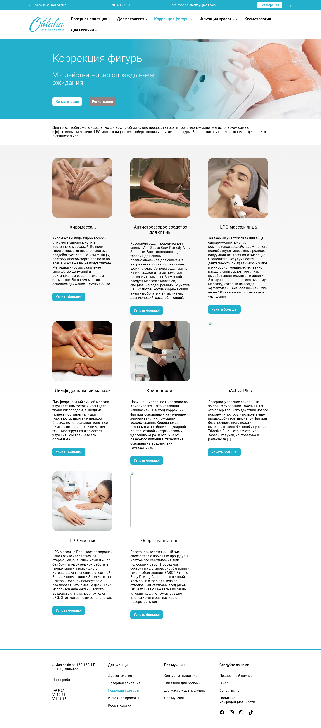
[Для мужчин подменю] (96, 30)
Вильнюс (71, 669)
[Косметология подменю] (273, 19)
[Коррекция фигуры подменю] (191, 19)
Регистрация (269, 5)
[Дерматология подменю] (146, 19)
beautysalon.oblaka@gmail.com (194, 5)
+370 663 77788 (119, 5)
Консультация (67, 102)
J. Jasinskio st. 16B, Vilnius (47, 5)
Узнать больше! (69, 297)
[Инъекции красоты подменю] (236, 19)
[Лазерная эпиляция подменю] (109, 19)
